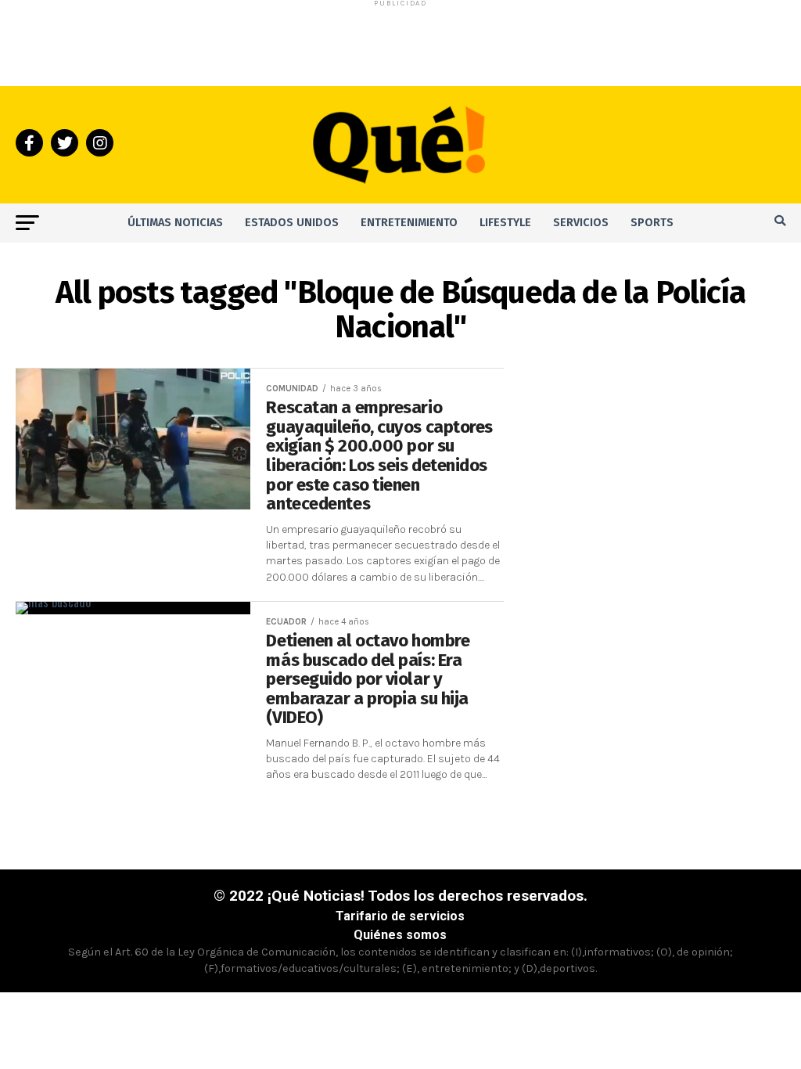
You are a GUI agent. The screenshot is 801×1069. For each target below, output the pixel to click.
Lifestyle (505, 222)
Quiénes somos (400, 934)
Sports (651, 222)
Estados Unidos (292, 222)
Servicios (581, 222)
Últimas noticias (175, 222)
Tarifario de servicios (400, 916)
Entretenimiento (409, 222)
